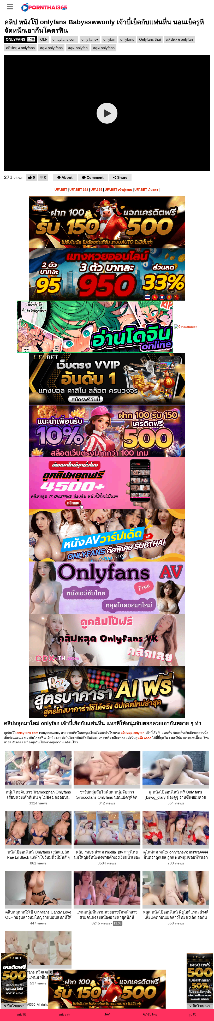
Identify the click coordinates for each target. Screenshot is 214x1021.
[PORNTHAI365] (44, 7)
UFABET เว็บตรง (146, 190)
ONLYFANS (20, 39)
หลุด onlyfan (78, 48)
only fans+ (89, 39)
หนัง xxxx (144, 737)
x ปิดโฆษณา (14, 1006)
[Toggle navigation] (12, 6)
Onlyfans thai (150, 39)
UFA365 (96, 190)
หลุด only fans (51, 48)
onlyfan (109, 39)
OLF (43, 39)
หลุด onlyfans (104, 48)
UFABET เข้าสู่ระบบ (118, 190)
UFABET (61, 190)
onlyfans (127, 39)
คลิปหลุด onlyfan (179, 39)
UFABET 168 (78, 190)
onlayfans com (64, 39)
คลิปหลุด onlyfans (20, 48)
